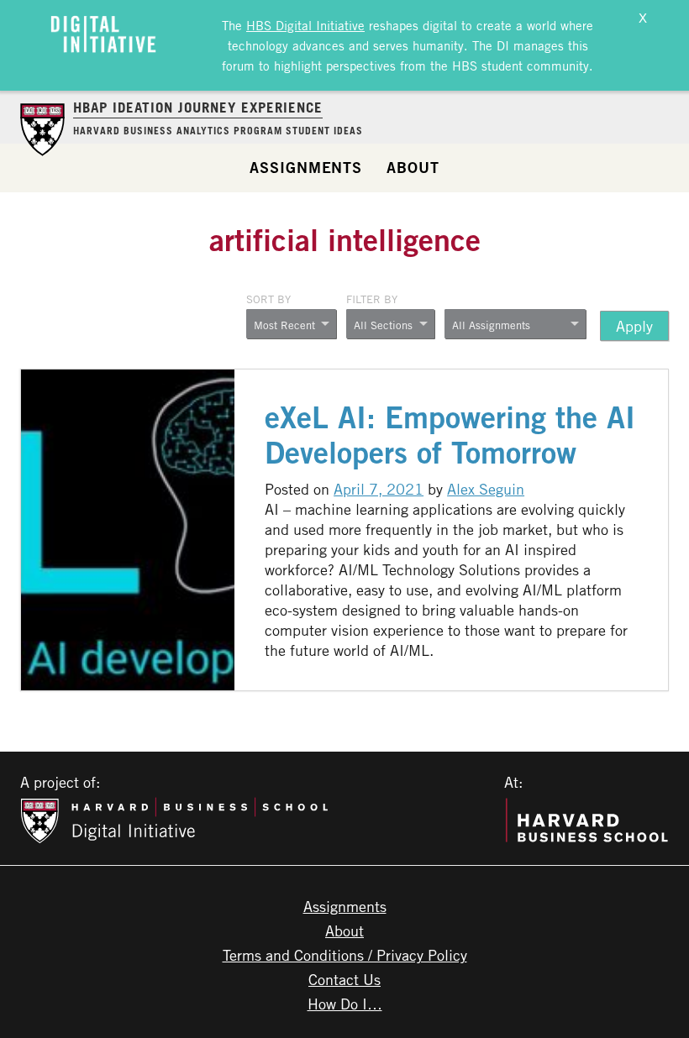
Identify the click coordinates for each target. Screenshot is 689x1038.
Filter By (371, 299)
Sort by (268, 299)
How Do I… (345, 1003)
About (413, 167)
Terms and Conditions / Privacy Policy (345, 955)
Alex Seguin (485, 489)
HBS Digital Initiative (305, 25)
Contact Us (344, 979)
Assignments (306, 167)
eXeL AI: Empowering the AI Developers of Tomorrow (450, 435)
